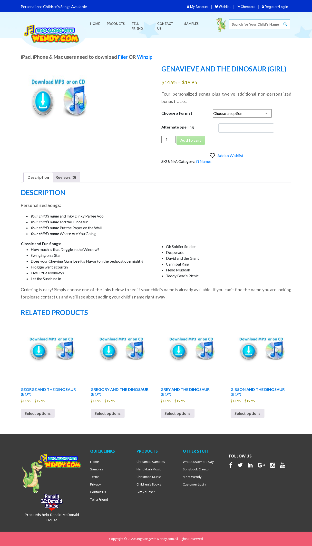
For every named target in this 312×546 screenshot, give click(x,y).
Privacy (95, 484)
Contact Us (165, 26)
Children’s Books (148, 484)
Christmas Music (148, 477)
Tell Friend (137, 26)
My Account (198, 7)
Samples (191, 24)
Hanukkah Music (148, 469)
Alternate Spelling (177, 127)
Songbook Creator (196, 469)
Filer (123, 57)
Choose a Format (176, 113)
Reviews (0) (66, 177)
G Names (204, 161)
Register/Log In (276, 7)
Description (38, 177)
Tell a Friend (99, 499)
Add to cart (190, 140)
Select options (38, 413)
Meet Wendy (192, 477)
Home (95, 24)
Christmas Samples (150, 461)
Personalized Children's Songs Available (54, 6)
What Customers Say (198, 461)
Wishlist (224, 7)
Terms (94, 477)
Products (116, 24)
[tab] (38, 177)
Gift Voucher (145, 492)
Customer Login (194, 484)
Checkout (247, 7)
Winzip (144, 57)
